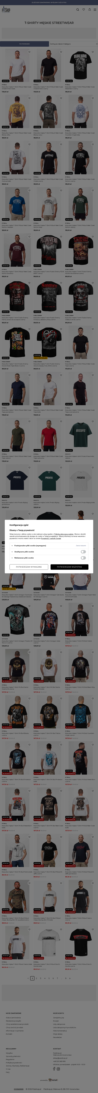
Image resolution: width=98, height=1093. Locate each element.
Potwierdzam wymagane (29, 567)
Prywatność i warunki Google (51, 538)
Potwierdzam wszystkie (69, 567)
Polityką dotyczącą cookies (64, 534)
